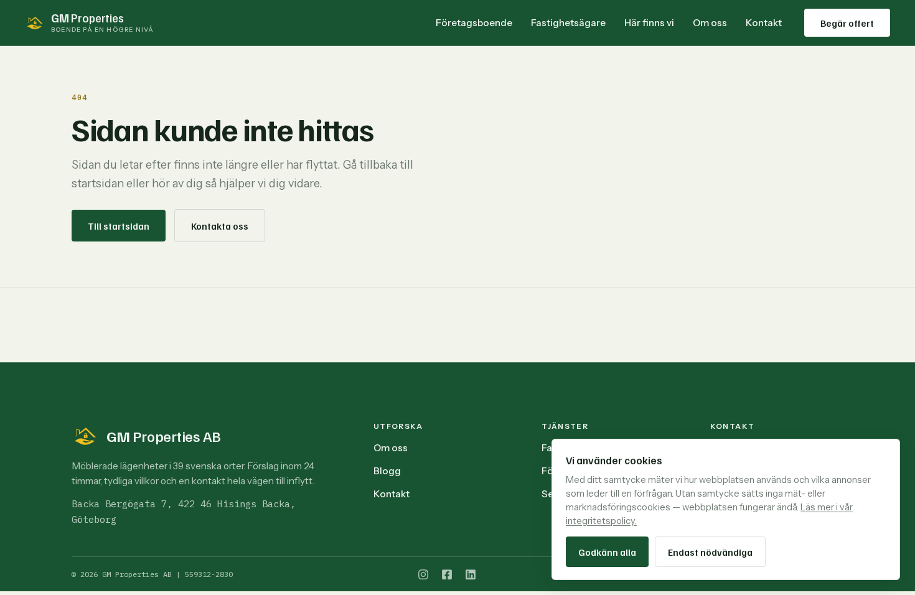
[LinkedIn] (470, 574)
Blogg (387, 471)
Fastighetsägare (568, 23)
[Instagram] (423, 574)
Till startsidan (118, 226)
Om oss (710, 23)
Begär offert (847, 23)
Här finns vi (649, 23)
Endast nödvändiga (710, 552)
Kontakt (764, 23)
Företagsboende (474, 23)
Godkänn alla (607, 552)
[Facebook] (447, 574)
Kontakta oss (219, 226)
